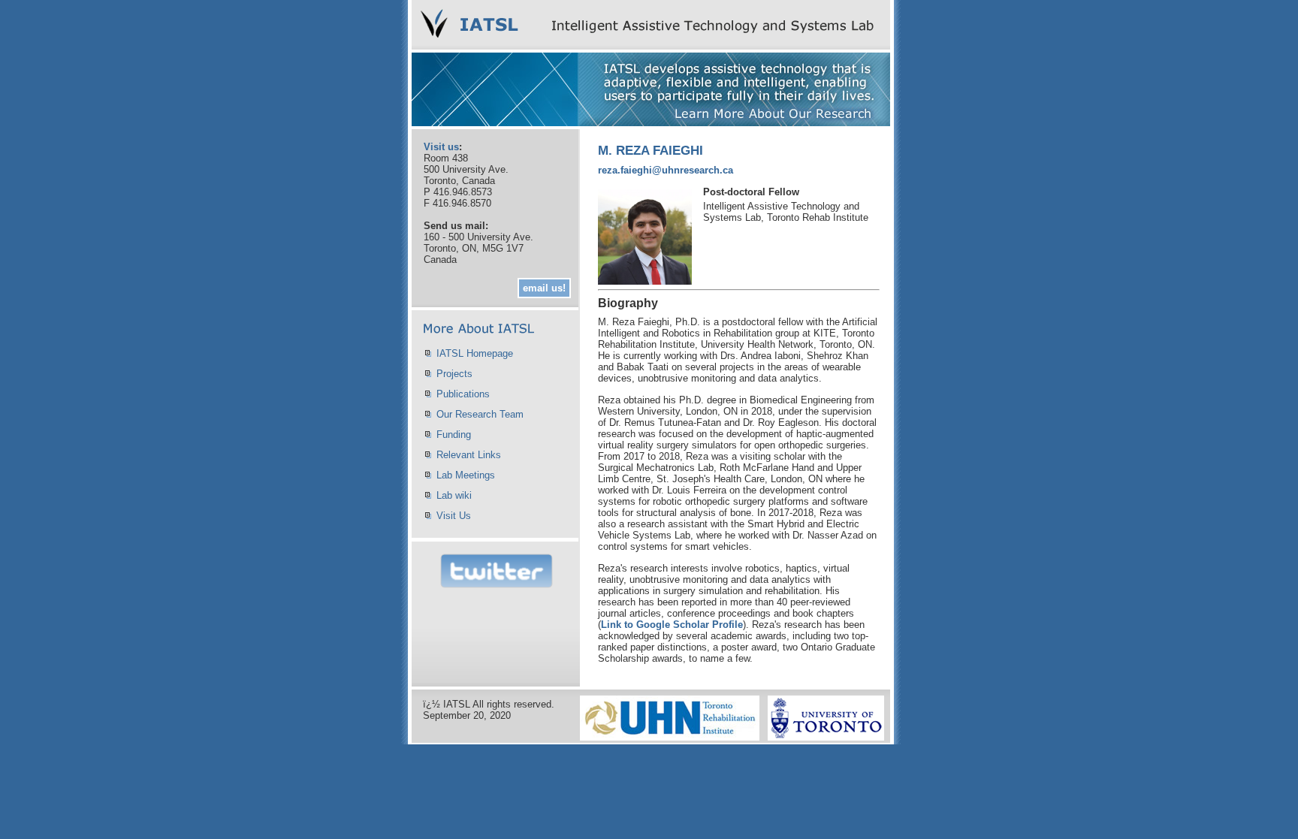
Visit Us (453, 515)
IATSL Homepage (474, 353)
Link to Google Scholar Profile (672, 624)
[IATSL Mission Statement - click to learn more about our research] (651, 122)
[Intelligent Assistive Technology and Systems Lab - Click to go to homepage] (651, 45)
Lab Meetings (465, 475)
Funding (453, 434)
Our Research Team (480, 414)
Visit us (441, 146)
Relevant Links (468, 454)
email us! (544, 288)
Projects (454, 373)
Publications (463, 394)
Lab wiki (454, 495)
